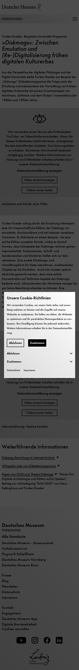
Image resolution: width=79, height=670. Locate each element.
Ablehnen (15, 343)
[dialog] (39, 335)
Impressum (29, 370)
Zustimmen (37, 343)
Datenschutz (13, 370)
